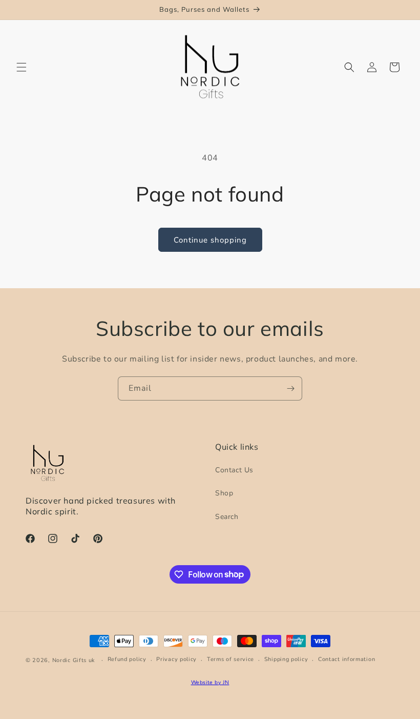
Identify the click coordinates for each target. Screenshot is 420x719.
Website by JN (210, 682)
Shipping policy (286, 659)
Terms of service (230, 659)
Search (227, 517)
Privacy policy (176, 659)
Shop (224, 493)
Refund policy (127, 659)
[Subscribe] (290, 388)
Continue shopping (210, 240)
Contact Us (234, 470)
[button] (21, 67)
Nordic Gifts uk (74, 660)
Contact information (346, 659)
